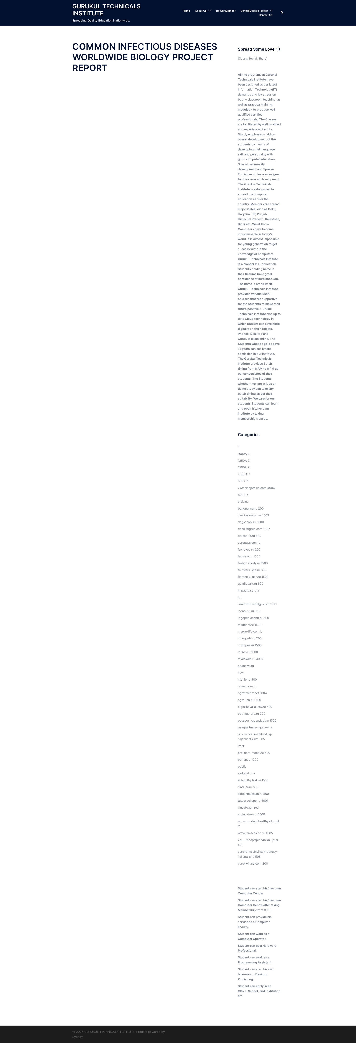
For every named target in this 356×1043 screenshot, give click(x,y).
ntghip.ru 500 (247, 679)
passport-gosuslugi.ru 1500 (257, 720)
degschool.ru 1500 (251, 522)
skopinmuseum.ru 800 (253, 794)
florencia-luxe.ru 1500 (253, 577)
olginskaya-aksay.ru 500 (255, 707)
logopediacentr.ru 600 (253, 618)
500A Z (243, 481)
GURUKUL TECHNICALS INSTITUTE (106, 10)
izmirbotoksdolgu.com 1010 (257, 604)
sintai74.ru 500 (248, 787)
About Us (201, 10)
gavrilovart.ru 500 (250, 583)
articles (243, 501)
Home (186, 10)
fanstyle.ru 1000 (249, 556)
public (242, 766)
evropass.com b (249, 542)
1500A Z (244, 467)
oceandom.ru (247, 686)
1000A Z (244, 454)
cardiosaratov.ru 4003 (253, 515)
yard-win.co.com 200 (253, 863)
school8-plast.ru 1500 (253, 780)
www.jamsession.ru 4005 (255, 833)
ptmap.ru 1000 (248, 759)
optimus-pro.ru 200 (251, 713)
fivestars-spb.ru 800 (252, 570)
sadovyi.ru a (246, 773)
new (241, 672)
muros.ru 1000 (248, 652)
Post (241, 746)
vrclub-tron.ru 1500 (251, 814)
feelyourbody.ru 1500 (253, 563)
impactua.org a (248, 590)
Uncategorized (248, 807)
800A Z (243, 495)
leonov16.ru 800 (249, 611)
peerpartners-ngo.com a (255, 727)
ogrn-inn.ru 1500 (249, 700)
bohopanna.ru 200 (251, 508)
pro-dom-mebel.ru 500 (254, 753)
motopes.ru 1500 (250, 645)
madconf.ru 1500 (249, 625)
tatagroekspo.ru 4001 (253, 800)
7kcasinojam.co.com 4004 (256, 488)
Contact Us (266, 15)
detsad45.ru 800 (249, 536)
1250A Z (244, 460)
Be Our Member (225, 10)
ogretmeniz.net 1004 (252, 693)
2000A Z (244, 474)
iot (240, 597)
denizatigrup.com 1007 (254, 529)
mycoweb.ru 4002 (250, 659)
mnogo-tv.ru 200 (250, 638)
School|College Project (254, 10)
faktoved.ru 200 (249, 549)
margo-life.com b (250, 631)
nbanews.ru (246, 666)
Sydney (77, 1037)
